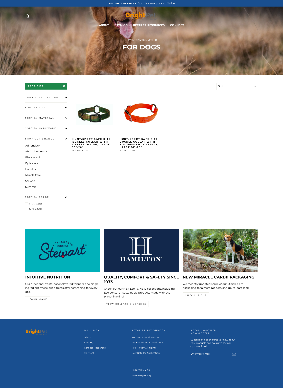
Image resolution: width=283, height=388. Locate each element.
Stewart (30, 181)
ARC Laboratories (36, 151)
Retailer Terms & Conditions (147, 342)
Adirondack (32, 145)
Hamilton (31, 169)
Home (129, 39)
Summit (30, 186)
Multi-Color (35, 203)
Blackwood (32, 157)
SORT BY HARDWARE (40, 128)
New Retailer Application (146, 353)
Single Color (36, 208)
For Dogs (140, 39)
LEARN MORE (37, 299)
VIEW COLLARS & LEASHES (126, 304)
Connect (177, 25)
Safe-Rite (36, 86)
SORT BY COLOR (37, 197)
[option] (141, 3)
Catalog (121, 25)
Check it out (196, 295)
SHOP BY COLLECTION (42, 97)
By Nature (31, 163)
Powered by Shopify (141, 375)
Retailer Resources (149, 25)
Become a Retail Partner (146, 337)
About (104, 25)
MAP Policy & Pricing (144, 347)
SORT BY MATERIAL (39, 118)
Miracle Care (33, 175)
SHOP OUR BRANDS (40, 139)
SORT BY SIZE (35, 107)
